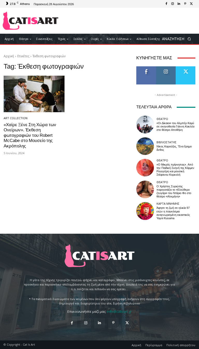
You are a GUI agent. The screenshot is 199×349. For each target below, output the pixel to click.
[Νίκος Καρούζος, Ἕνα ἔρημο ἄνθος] (145, 146)
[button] (178, 39)
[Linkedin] (179, 4)
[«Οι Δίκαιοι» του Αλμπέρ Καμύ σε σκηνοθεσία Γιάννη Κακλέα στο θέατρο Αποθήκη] (145, 124)
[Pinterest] (185, 4)
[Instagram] (172, 4)
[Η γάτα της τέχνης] (30, 20)
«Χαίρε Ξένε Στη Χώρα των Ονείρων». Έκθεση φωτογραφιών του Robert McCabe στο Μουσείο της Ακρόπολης (30, 135)
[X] (191, 4)
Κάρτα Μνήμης (168, 203)
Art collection (15, 118)
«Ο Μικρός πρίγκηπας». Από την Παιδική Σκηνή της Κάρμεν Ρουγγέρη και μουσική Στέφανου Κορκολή (175, 170)
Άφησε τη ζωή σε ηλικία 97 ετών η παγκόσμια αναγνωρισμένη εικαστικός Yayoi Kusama (173, 213)
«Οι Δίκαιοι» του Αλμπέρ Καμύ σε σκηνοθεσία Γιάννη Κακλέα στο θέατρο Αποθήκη (175, 127)
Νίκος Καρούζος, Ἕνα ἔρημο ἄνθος (174, 148)
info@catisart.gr (119, 311)
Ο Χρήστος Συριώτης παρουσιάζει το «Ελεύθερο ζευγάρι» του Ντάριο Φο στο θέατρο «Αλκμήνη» (174, 191)
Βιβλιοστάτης (166, 142)
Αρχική (9, 56)
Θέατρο (162, 118)
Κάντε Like (146, 68)
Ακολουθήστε (167, 68)
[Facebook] (166, 4)
